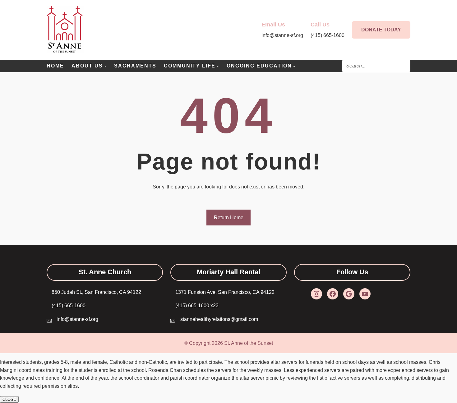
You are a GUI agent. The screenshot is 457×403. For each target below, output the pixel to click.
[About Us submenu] (105, 66)
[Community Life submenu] (217, 66)
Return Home (228, 217)
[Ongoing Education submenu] (294, 66)
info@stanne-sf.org (77, 319)
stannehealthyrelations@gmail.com (219, 319)
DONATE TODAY (381, 29)
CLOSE (9, 399)
